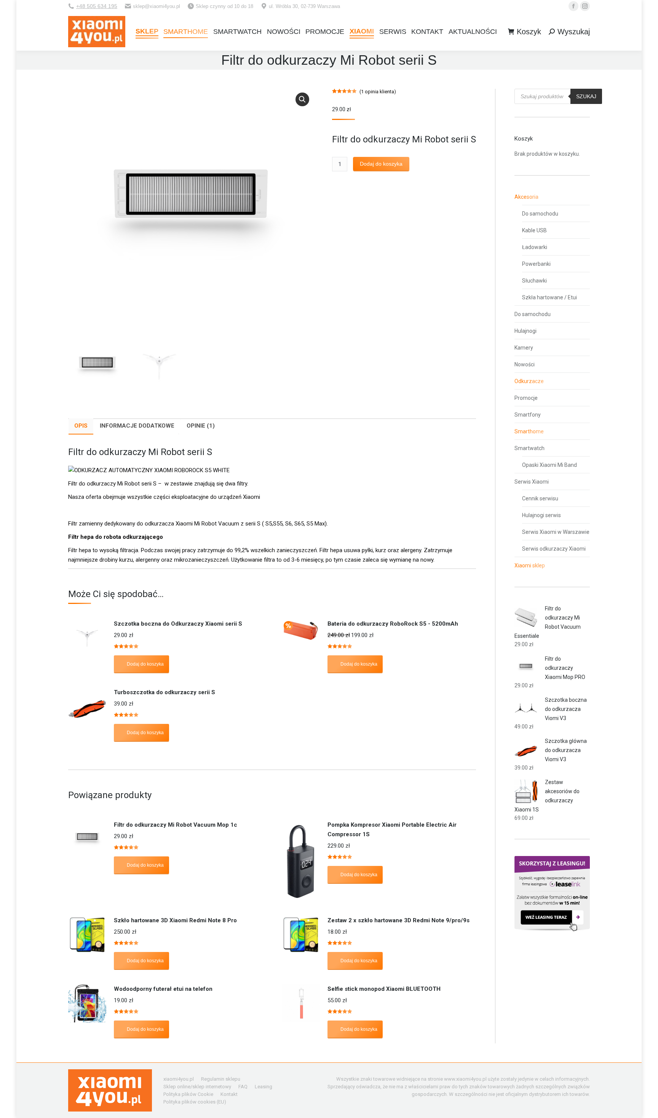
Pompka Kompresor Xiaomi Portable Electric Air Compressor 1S (392, 829)
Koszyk (529, 31)
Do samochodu (540, 214)
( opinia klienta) (377, 91)
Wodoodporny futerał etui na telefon (163, 988)
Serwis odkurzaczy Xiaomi (554, 549)
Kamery (523, 348)
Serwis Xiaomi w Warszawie (555, 532)
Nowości (524, 364)
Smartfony (527, 415)
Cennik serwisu (540, 498)
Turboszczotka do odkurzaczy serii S (164, 692)
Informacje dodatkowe (137, 425)
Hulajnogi (525, 331)
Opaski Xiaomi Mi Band (549, 465)
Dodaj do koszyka (381, 164)
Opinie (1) (201, 425)
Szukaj (586, 96)
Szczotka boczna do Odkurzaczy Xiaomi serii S (178, 623)
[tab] (81, 426)
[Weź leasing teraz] (552, 929)
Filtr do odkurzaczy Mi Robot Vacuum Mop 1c (175, 824)
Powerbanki (536, 264)
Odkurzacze (529, 381)
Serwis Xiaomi (531, 482)
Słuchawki (534, 281)
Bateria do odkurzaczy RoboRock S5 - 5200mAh (392, 623)
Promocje (526, 398)
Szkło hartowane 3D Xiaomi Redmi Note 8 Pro (175, 920)
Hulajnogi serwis (541, 515)
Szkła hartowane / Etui (549, 297)
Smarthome (529, 431)
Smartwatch (529, 448)
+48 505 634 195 (96, 6)
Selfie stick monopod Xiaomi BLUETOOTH (384, 988)
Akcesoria (526, 197)
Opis (81, 425)
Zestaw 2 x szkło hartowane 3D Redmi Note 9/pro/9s (398, 920)
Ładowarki (534, 247)
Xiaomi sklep (529, 565)
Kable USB (534, 230)
